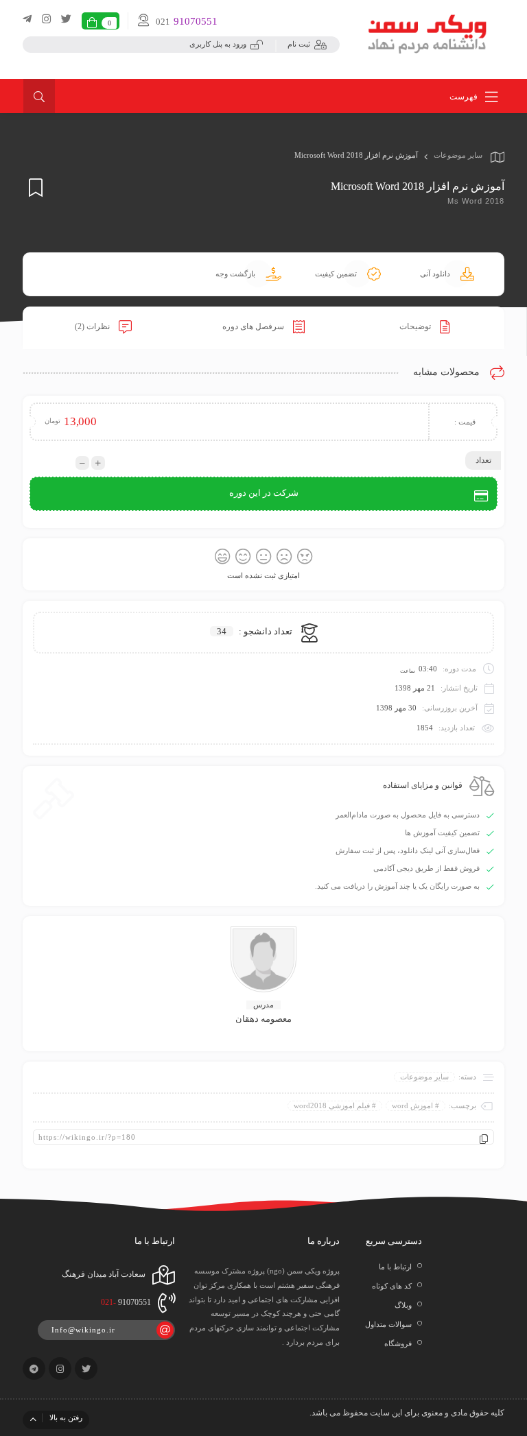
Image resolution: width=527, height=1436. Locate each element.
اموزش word (412, 1105)
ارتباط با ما (395, 1267)
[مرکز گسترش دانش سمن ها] (428, 32)
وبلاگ (403, 1305)
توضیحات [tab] (416, 326)
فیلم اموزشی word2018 (332, 1105)
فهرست (464, 96)
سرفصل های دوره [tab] (254, 326)
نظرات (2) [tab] (93, 326)
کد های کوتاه (392, 1286)
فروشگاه (398, 1343)
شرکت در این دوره (263, 493)
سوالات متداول (388, 1324)
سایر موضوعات (458, 155)
